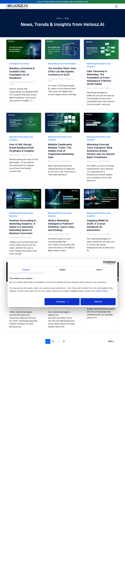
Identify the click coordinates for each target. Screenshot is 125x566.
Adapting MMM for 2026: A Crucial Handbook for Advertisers (98, 225)
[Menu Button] (116, 6)
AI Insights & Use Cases (19, 64)
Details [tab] (63, 269)
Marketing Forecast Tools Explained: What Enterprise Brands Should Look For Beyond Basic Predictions (101, 151)
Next (111, 341)
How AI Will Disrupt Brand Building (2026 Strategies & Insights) (21, 147)
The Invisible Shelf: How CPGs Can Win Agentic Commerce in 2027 (62, 71)
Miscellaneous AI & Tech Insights (62, 64)
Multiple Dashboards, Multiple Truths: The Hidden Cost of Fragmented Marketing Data (61, 151)
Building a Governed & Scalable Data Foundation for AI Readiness (22, 73)
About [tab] (99, 269)
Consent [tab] (26, 269)
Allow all (98, 302)
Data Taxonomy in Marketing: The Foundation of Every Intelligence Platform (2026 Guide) (99, 78)
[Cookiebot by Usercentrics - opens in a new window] (105, 262)
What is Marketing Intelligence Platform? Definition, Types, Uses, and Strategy (61, 225)
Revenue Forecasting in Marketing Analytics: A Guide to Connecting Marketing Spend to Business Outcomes (22, 227)
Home (59, 18)
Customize (60, 302)
